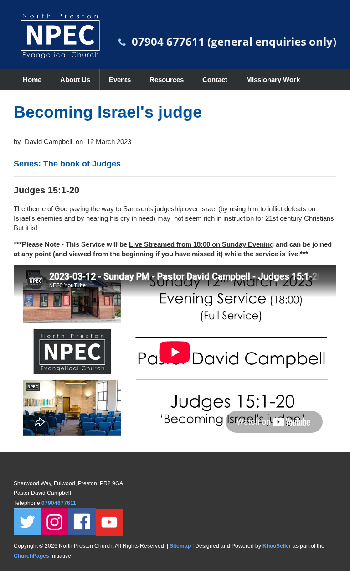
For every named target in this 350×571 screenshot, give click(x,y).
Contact (214, 79)
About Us (75, 79)
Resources (166, 79)
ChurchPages (31, 556)
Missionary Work (273, 79)
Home (32, 79)
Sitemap (180, 546)
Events (120, 79)
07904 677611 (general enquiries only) (234, 41)
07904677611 (59, 503)
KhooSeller (276, 546)
